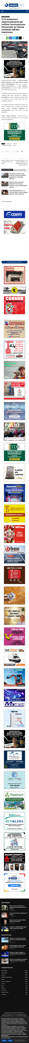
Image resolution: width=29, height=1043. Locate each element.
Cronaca (7, 14)
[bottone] (14, 262)
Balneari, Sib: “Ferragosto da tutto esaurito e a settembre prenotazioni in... (18, 940)
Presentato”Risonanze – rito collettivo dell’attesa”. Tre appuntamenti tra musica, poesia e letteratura (21, 163)
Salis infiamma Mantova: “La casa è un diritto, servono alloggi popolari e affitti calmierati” (18, 192)
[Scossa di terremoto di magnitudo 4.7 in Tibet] (4, 914)
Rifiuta (10, 1040)
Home (2, 14)
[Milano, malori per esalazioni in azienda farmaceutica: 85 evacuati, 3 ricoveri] (4, 907)
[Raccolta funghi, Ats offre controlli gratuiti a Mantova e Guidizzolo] (4, 947)
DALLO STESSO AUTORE (19, 170)
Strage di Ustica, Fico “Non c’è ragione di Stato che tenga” (7, 162)
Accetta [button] (4, 1040)
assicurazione (8, 143)
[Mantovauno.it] (14, 5)
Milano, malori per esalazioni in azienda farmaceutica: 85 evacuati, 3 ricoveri (18, 907)
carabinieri (15, 143)
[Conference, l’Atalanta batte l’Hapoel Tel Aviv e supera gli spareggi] (4, 928)
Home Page (7, 16)
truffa (14, 145)
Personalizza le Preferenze (20, 1040)
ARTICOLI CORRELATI (7, 170)
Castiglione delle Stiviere (7, 145)
